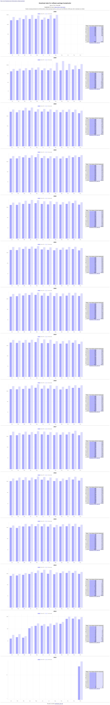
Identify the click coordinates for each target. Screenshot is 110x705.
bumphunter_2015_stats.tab (94, 550)
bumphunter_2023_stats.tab (94, 181)
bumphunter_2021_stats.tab (94, 273)
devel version (62, 7)
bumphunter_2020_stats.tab (94, 319)
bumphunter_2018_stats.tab (94, 411)
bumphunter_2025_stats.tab (94, 89)
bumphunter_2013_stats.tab (94, 642)
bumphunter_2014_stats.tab (94, 596)
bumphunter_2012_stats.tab (94, 688)
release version (57, 7)
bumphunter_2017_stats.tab (94, 458)
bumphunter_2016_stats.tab (94, 504)
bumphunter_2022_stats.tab (94, 227)
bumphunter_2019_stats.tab (94, 365)
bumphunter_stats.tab (59, 703)
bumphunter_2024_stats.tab (94, 135)
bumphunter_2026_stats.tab (94, 42)
